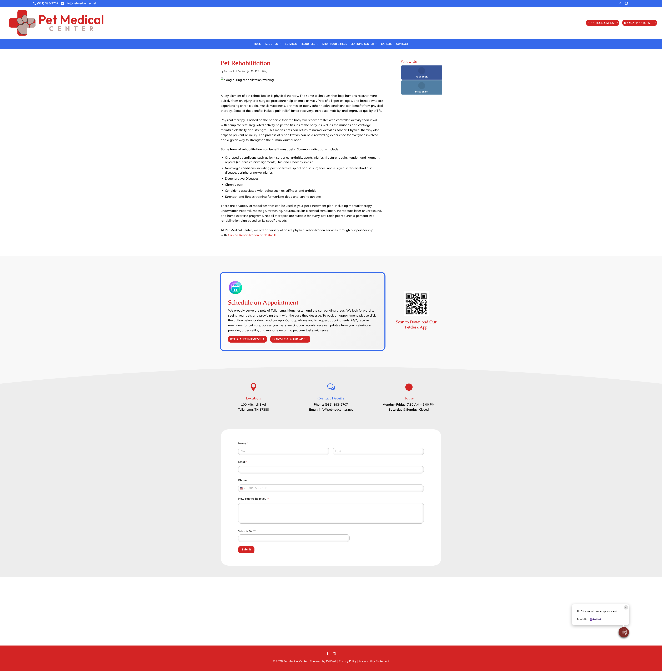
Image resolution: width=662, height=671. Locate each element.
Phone (242, 480)
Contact (402, 44)
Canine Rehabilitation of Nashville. (252, 235)
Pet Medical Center (234, 71)
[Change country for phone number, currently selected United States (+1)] (242, 488)
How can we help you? (253, 498)
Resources (307, 44)
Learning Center (362, 44)
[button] (624, 632)
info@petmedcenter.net (336, 409)
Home (257, 44)
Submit (246, 549)
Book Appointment (638, 22)
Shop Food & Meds (601, 22)
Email (242, 461)
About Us (271, 44)
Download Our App (288, 339)
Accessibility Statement (374, 661)
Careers (386, 44)
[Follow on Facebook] (619, 3)
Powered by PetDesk (323, 661)
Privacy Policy (348, 661)
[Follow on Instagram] (626, 3)
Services (291, 44)
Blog (264, 71)
